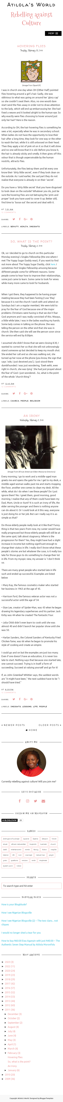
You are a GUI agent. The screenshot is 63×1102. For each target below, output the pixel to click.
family (36, 850)
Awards (26, 839)
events (27, 850)
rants (33, 861)
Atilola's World (31, 4)
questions (14, 861)
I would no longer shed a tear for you (21, 932)
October (12, 1018)
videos (19, 866)
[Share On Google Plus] (25, 219)
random (25, 861)
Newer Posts (14, 725)
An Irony (31, 416)
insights (35, 226)
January (12, 1070)
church (15, 401)
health (24, 226)
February (12, 1053)
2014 (7, 996)
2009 (7, 1079)
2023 (7, 962)
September (13, 1022)
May (10, 1040)
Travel (54, 839)
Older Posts (49, 725)
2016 (7, 988)
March (11, 1048)
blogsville (33, 844)
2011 (7, 1009)
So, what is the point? (31, 241)
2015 (7, 992)
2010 (7, 1074)
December (13, 1014)
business (43, 844)
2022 (7, 966)
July (10, 1031)
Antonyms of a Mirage (11, 839)
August (11, 1027)
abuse (5, 844)
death (5, 850)
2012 (7, 1005)
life (35, 706)
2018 (7, 979)
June (10, 1035)
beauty (15, 226)
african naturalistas (18, 844)
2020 (7, 970)
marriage (28, 855)
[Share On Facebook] (19, 219)
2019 (7, 975)
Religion (35, 401)
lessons (27, 706)
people (25, 401)
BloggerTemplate (46, 1098)
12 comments (8, 212)
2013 (7, 1001)
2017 (7, 983)
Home (33, 730)
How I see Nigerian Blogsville (16, 912)
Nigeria (35, 839)
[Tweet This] (14, 219)
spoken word (8, 866)
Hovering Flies (31, 46)
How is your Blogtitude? (14, 904)
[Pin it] (31, 219)
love (19, 855)
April (10, 1044)
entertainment (16, 850)
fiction (44, 850)
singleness (43, 861)
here (53, 264)
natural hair (40, 855)
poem (5, 861)
